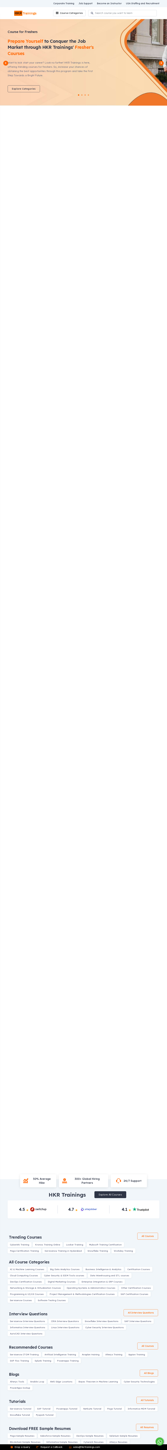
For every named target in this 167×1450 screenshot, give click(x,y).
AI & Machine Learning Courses (27, 1269)
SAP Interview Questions (138, 1321)
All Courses (148, 1236)
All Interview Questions (141, 1312)
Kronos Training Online (47, 1244)
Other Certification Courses (136, 1288)
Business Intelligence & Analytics (103, 1269)
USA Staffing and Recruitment (142, 3)
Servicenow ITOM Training (24, 1354)
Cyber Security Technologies (139, 1381)
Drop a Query (22, 1447)
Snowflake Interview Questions (102, 1321)
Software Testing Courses (52, 1300)
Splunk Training (43, 1360)
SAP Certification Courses (134, 1294)
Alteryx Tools (17, 1381)
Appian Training (136, 1354)
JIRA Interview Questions (65, 1321)
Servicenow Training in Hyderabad (63, 1251)
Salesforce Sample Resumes (55, 1435)
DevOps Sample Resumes (90, 1435)
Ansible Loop (37, 1381)
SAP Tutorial (43, 1408)
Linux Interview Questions (65, 1327)
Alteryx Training (113, 1354)
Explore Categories (24, 88)
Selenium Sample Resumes (123, 1435)
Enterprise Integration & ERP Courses (102, 1281)
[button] (78, 95)
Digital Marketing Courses (62, 1281)
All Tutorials (147, 1400)
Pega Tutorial (114, 1408)
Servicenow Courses (21, 1300)
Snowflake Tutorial (20, 1415)
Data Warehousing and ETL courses (109, 1275)
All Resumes (147, 1427)
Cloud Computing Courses (24, 1275)
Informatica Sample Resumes (62, 1442)
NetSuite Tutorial (92, 1408)
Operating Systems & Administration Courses (91, 1288)
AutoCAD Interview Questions (26, 1333)
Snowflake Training (98, 1251)
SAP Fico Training (19, 1360)
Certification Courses (138, 1269)
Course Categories (71, 13)
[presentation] (5, 63)
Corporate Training (63, 3)
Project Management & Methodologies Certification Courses (82, 1294)
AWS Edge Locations (61, 1381)
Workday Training (123, 1251)
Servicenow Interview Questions (27, 1321)
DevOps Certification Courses (26, 1281)
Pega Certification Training (24, 1251)
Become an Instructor (109, 3)
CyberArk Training (19, 1244)
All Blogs (149, 1373)
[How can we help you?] (159, 1441)
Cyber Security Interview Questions (104, 1327)
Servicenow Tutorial (20, 1408)
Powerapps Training (68, 1360)
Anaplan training (90, 1354)
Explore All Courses (110, 1194)
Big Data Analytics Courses (65, 1269)
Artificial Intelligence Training (60, 1354)
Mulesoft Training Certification (105, 1244)
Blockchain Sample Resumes (25, 1442)
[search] (92, 13)
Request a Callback (51, 1447)
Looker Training (74, 1244)
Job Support (85, 3)
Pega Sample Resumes (22, 1435)
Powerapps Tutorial (66, 1408)
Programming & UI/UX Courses (27, 1294)
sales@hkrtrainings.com (86, 1447)
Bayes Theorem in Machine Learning (98, 1381)
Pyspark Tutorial (44, 1415)
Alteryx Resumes (118, 1442)
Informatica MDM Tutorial (141, 1408)
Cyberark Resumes (94, 1442)
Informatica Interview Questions (27, 1327)
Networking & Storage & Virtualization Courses (35, 1288)
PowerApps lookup (20, 1387)
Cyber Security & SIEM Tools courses (64, 1275)
